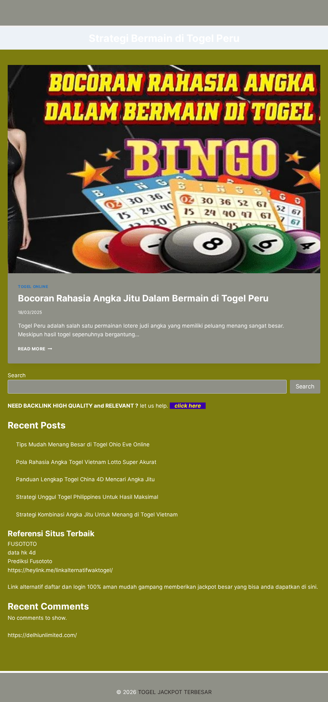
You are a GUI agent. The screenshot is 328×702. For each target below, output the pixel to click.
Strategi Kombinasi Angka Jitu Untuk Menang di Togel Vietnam (97, 514)
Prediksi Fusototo (30, 561)
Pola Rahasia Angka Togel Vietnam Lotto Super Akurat (86, 462)
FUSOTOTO (22, 544)
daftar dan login (65, 587)
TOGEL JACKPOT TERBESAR (175, 692)
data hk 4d (22, 552)
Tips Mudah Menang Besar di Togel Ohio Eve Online (83, 444)
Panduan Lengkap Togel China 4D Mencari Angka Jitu (85, 479)
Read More (35, 348)
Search (17, 375)
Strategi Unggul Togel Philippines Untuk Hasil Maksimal (87, 497)
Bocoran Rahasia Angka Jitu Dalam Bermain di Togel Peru (143, 298)
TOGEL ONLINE (33, 286)
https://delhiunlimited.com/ (42, 635)
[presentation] (164, 169)
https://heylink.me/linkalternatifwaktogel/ (60, 570)
